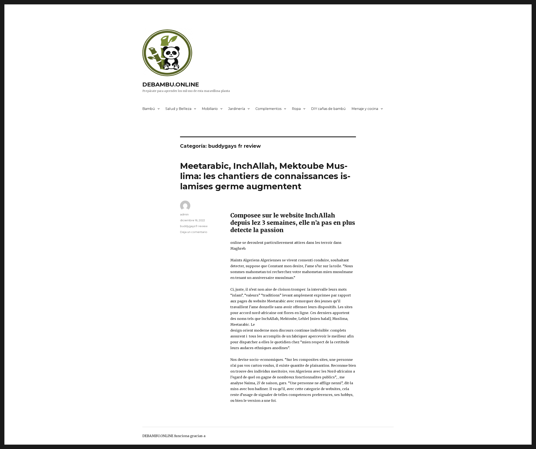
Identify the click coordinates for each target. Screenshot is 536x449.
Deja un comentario (193, 232)
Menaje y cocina (365, 109)
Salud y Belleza (178, 109)
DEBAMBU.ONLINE (170, 84)
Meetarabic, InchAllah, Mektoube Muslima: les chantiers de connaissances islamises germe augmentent (265, 176)
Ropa (296, 109)
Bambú (148, 109)
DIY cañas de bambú (328, 109)
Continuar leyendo (293, 400)
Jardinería (236, 109)
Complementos (268, 109)
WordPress (215, 436)
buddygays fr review (193, 226)
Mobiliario (210, 109)
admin (184, 214)
